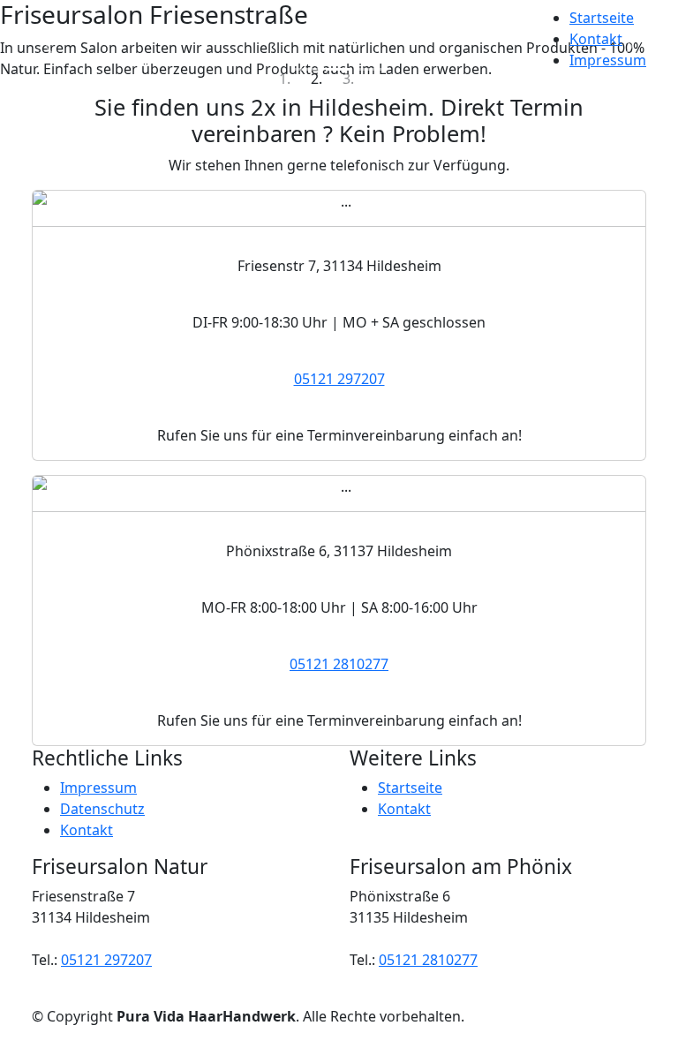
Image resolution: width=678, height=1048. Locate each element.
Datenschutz (102, 808)
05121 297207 (339, 378)
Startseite (601, 17)
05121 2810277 (339, 664)
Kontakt (595, 39)
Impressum (607, 60)
